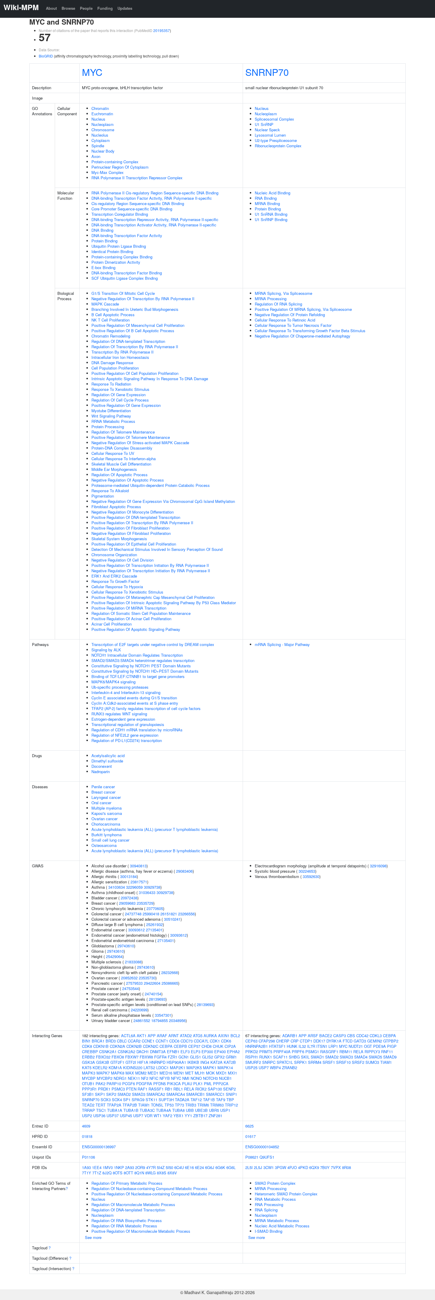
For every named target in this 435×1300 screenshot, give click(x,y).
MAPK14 (225, 1067)
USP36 (99, 1115)
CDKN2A (117, 1046)
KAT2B (230, 1062)
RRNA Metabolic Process (113, 421)
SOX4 (117, 1099)
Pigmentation (102, 496)
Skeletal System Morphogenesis (119, 538)
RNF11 (387, 1051)
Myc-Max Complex (107, 172)
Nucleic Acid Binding (272, 193)
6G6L (231, 1167)
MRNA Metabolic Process (277, 1220)
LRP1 (333, 1046)
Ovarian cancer (104, 818)
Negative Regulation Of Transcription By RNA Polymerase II (142, 298)
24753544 (130, 988)
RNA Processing (269, 1204)
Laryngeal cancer (106, 797)
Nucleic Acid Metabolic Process (282, 1226)
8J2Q (107, 1173)
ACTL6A (128, 1035)
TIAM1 (144, 1105)
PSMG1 (312, 1051)
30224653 (307, 871)
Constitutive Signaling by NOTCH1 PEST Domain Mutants (141, 666)
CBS (351, 1035)
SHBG (294, 1057)
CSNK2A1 (108, 1051)
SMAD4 (361, 1057)
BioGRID (46, 55)
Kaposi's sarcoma (106, 813)
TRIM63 (217, 1105)
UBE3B (201, 1110)
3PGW (280, 1167)
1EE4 (97, 1167)
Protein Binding (104, 241)
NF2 (144, 1078)
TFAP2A (114, 1105)
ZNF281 (215, 1115)
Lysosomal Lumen (270, 135)
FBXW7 (131, 1057)
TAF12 (196, 1099)
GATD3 (360, 1041)
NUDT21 (356, 1046)
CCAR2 (134, 1041)
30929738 (152, 887)
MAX (129, 1073)
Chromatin (100, 108)
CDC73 (187, 1041)
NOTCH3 (210, 1078)
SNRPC (269, 1062)
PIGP (392, 1046)
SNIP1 (231, 1094)
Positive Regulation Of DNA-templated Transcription (135, 517)
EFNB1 (173, 1051)
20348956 (177, 1020)
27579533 (134, 983)
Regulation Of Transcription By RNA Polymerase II (134, 346)
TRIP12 (231, 1105)
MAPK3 (88, 1073)
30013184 (128, 876)
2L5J (258, 1167)
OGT (368, 1046)
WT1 (158, 1115)
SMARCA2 (155, 1094)
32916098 (378, 866)
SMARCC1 (215, 1094)
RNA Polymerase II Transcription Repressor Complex (137, 177)
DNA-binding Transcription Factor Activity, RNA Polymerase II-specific (151, 198)
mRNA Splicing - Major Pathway (282, 644)
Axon (95, 156)
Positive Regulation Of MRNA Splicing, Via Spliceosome (303, 309)
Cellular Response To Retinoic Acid (285, 320)
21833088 (133, 962)
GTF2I (130, 1062)
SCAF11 (280, 1057)
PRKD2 (251, 1051)
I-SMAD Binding (268, 1231)
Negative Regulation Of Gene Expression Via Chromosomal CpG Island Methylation (163, 501)
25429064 (114, 956)
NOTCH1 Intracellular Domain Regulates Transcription (137, 655)
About (51, 8)
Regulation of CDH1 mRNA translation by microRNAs (137, 730)
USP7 (138, 1115)
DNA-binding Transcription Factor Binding (126, 273)
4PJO (292, 1167)
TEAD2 (88, 1105)
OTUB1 (88, 1083)
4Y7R (151, 1167)
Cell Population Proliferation (115, 368)
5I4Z (161, 1167)
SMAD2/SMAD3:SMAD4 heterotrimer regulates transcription (142, 660)
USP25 (251, 1067)
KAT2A (216, 1062)
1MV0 (108, 1167)
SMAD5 (375, 1057)
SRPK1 (300, 1062)
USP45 (126, 1115)
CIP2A (230, 1046)
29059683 (127, 903)
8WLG (150, 1173)
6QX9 (314, 1167)
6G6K (220, 1167)
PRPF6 (298, 1051)
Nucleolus (99, 135)
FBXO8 (118, 1057)
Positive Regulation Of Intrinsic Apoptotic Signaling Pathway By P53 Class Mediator (163, 602)
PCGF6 (128, 1083)
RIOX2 (201, 1089)
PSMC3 (118, 1089)
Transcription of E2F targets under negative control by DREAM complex (152, 644)
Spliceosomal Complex (274, 119)
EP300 (207, 1051)
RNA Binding (266, 198)
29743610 (125, 946)
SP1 (126, 1099)
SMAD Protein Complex (275, 1183)
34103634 (116, 887)
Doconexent (101, 766)
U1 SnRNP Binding (271, 219)
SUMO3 (372, 1062)
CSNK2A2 (126, 1051)
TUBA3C (147, 1110)
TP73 (179, 1105)
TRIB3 (190, 1105)
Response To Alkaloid (110, 490)
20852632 (129, 978)
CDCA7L (201, 1041)
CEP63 (251, 1041)
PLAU (187, 1083)
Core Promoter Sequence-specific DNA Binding (131, 209)
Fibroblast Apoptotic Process (116, 506)
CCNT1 (162, 1041)
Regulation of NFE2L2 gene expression (124, 735)
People (86, 8)
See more (93, 1237)
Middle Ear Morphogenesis (114, 469)
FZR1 (172, 1057)
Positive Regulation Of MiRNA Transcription (128, 608)
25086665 (170, 983)
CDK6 (226, 1041)
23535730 (147, 978)
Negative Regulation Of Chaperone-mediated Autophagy (302, 336)
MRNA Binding (267, 203)
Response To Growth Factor (115, 581)
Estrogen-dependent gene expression (123, 719)
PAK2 (100, 1083)
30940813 (138, 866)
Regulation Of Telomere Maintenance (123, 432)
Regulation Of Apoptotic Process (119, 474)
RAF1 (142, 1089)
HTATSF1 (277, 1046)
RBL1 (178, 1089)
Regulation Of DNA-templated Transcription (128, 341)
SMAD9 (390, 1057)
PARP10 (114, 1083)
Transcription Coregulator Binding (119, 214)
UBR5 (214, 1110)
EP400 (220, 1051)
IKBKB (193, 1062)
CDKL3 (376, 1035)
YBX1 (178, 1115)
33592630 (311, 876)
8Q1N (139, 1173)
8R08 (346, 1167)
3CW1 (268, 1167)
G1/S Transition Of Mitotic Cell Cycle (123, 293)
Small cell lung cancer (110, 840)
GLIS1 (195, 1057)
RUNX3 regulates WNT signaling (119, 714)
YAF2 (167, 1115)
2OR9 (140, 1167)
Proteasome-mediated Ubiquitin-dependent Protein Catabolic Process (150, 485)
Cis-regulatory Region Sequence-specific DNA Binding (137, 203)
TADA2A (182, 1099)
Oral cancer (101, 802)
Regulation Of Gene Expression (118, 394)
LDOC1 (162, 1067)
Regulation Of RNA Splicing (278, 304)
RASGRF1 (329, 1051)
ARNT (173, 1035)
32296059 (134, 887)
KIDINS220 (132, 1067)
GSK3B (102, 1062)
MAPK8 (117, 1073)
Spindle (97, 145)
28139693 (157, 999)
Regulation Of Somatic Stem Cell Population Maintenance (141, 613)
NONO (196, 1078)
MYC (92, 72)
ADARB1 (289, 1035)
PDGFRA (144, 1083)
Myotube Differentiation (111, 410)
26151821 (168, 914)
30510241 (172, 919)
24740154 (153, 994)
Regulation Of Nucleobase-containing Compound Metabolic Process (149, 1188)
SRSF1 (329, 1062)
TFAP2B (130, 1105)
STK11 (151, 1099)
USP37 (113, 1115)
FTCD (347, 1041)
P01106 (88, 1157)
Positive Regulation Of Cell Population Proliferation (134, 373)
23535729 (145, 903)
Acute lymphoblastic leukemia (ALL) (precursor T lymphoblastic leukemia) (154, 829)
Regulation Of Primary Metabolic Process (126, 1183)
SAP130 (215, 1089)
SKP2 (111, 1094)
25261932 (154, 924)
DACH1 (142, 1051)
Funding (105, 8)
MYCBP (89, 1078)
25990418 (151, 914)
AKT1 (141, 1035)
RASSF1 (156, 1089)
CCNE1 (148, 1041)
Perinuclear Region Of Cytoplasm (120, 167)
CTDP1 (306, 1041)
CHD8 (207, 1046)
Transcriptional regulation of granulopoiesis (127, 724)
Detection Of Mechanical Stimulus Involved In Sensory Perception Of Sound (157, 549)
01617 (250, 1136)
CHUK (218, 1046)
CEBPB (180, 1046)
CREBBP (90, 1051)
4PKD (303, 1167)
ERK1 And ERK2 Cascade (114, 576)
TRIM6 (203, 1105)
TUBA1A (114, 1110)
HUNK (292, 1046)
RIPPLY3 (372, 1051)
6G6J (209, 1167)
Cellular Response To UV (112, 453)
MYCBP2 (104, 1078)
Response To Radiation (111, 384)
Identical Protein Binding (112, 251)
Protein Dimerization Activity (115, 262)
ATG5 (197, 1035)
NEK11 (134, 1078)
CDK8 (87, 1046)
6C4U (179, 1167)
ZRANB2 (289, 1067)
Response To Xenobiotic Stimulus (120, 389)
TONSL (157, 1105)
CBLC (122, 1041)
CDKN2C (150, 1046)
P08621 (251, 1157)
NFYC (176, 1078)
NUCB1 (225, 1078)
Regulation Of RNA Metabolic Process (124, 1226)
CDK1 (215, 1041)
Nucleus (98, 119)
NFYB (165, 1078)
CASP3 (339, 1035)
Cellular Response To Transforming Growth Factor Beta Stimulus (310, 330)
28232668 (169, 972)
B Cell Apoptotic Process (113, 314)
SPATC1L (285, 1062)
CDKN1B (101, 1046)
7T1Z (96, 1173)
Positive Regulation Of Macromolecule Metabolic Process (140, 1231)
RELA (189, 1089)
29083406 (184, 871)
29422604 (152, 983)
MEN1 (178, 1073)
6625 (249, 1126)
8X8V (172, 1173)
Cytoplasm (100, 140)
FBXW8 (146, 1057)
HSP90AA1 (176, 1062)
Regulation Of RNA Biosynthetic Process (126, 1220)
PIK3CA (174, 1083)
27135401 (154, 930)
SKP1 (100, 1094)
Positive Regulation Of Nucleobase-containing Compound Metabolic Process (157, 1194)
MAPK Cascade (105, 304)
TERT (101, 1105)
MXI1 (232, 1073)
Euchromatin (102, 113)
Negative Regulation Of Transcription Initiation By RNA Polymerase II (150, 570)
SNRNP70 (267, 72)
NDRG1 (120, 1078)
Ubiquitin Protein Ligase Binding (118, 246)
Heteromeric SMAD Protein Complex (286, 1194)
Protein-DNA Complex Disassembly (121, 448)
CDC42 (362, 1035)
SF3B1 (88, 1094)
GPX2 (219, 1057)
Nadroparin (100, 771)
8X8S (161, 1173)
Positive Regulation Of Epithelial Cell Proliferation (133, 544)
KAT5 (86, 1067)
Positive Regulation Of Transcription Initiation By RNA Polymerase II (150, 565)
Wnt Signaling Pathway (111, 416)
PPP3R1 (89, 1089)
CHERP (282, 1041)
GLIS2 (207, 1057)
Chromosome (102, 129)
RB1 (168, 1089)
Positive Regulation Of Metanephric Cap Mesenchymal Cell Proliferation (153, 597)
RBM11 (345, 1051)
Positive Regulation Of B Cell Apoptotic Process (132, 330)
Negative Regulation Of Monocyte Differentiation (132, 512)
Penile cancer (103, 786)
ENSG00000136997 (99, 1146)
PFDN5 (159, 1083)
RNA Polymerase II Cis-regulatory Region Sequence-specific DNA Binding (154, 193)
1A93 (86, 1167)
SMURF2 (253, 1062)
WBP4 (275, 1067)
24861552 (141, 1020)
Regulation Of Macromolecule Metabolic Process (133, 1204)
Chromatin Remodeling (110, 336)
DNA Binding (102, 230)
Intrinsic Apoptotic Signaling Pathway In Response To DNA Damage (149, 378)
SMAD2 (124, 1094)
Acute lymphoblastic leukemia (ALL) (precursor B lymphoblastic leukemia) (154, 850)
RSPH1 (251, 1057)
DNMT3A (158, 1051)
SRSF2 (358, 1062)
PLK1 (198, 1083)
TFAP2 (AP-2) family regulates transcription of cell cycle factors (146, 708)
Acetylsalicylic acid (108, 755)
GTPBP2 (390, 1041)
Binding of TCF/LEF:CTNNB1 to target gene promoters (138, 676)
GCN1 (183, 1057)
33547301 (163, 1015)
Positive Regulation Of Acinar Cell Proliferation (131, 618)
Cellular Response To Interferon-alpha (123, 458)
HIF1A (142, 1062)
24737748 (133, 914)
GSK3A (88, 1062)
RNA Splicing (266, 1210)
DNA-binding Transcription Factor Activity (126, 235)
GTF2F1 (117, 1062)
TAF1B (209, 1099)
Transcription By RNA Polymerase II (122, 352)
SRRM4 (314, 1062)
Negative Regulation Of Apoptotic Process (127, 480)
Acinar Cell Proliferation (111, 624)
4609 (86, 1126)
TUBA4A (163, 1110)
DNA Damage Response (112, 362)
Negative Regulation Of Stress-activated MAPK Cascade (140, 442)
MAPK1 (209, 1067)
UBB (190, 1110)
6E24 (199, 1167)
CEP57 (194, 1046)
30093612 (136, 930)
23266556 (186, 914)
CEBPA (166, 1046)
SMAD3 (138, 1094)
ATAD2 (186, 1035)
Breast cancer (103, 792)
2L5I (249, 1167)
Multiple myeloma (106, 808)
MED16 (166, 1073)
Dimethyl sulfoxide (107, 761)
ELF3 (185, 1051)
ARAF (162, 1035)
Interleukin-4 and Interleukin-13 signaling (125, 692)
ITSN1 (321, 1046)
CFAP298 (267, 1041)
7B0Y (325, 1167)
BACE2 (325, 1035)
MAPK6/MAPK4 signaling (113, 682)
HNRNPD (157, 1062)
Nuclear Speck (267, 129)
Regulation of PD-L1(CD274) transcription (126, 740)
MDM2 (140, 1073)
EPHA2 (233, 1051)
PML (208, 1083)
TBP (230, 1099)
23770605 (154, 908)
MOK (210, 1073)
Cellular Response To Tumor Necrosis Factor (293, 325)
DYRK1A (333, 1041)
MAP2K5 (194, 1067)
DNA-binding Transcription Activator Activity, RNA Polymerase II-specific (153, 225)
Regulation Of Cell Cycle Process (120, 400)
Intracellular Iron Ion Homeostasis (120, 357)
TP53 (169, 1105)
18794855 (159, 1020)
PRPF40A (282, 1051)
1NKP (119, 1167)
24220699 (139, 1010)
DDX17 (319, 1041)
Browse (68, 8)
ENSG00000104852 (262, 1146)
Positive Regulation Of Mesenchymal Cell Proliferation (137, 325)
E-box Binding (103, 267)
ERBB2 (88, 1057)
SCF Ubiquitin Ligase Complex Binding (124, 278)
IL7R (311, 1046)
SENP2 (229, 1089)
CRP (295, 1041)
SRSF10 (343, 1062)
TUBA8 (178, 1110)
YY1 (188, 1115)
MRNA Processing (270, 298)
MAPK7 (103, 1073)
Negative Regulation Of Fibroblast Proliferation (131, 533)
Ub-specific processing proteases (120, 687)
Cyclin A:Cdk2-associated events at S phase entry (134, 703)
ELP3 (195, 1051)
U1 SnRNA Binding (271, 214)
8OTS (118, 1173)
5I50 (169, 1167)
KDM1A (115, 1067)
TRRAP (88, 1110)
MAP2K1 (177, 1067)
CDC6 (174, 1041)
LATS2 (149, 1067)
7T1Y (86, 1173)
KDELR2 (100, 1067)
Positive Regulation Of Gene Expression (126, 405)
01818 (87, 1136)
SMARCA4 (175, 1094)
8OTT (128, 1173)
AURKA (210, 1035)
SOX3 (106, 1099)
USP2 (87, 1115)
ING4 (204, 1062)
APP (152, 1035)
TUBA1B (130, 1110)
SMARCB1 (195, 1094)
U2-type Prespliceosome (276, 140)
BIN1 (86, 1041)
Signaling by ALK (106, 650)
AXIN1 (223, 1035)
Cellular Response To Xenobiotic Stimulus (127, 592)
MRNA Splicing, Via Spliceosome (283, 293)
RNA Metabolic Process (275, 1199)
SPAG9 (138, 1099)
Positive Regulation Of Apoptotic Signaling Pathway (135, 629)
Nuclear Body (103, 151)
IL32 (302, 1046)
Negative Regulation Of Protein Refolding (290, 314)
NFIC (153, 1078)
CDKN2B (134, 1046)
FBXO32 (103, 1057)
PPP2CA (220, 1083)
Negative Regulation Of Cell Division (122, 560)
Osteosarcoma (104, 845)
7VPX (336, 1167)
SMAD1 (317, 1057)
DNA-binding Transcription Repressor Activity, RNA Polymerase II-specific (154, 219)
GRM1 (231, 1057)
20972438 (129, 898)
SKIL (305, 1057)
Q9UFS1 (267, 1157)
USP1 (225, 1110)
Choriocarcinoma (105, 824)
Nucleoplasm (102, 124)
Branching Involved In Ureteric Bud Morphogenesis (134, 309)
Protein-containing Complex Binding (121, 257)
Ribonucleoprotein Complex (278, 145)
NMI (185, 1078)
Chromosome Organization (114, 554)
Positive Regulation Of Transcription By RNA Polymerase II (142, 522)
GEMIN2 (374, 1041)
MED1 (153, 1073)
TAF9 (220, 1099)
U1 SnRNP (264, 124)
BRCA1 (98, 1041)
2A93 (129, 1167)
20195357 (161, 30)
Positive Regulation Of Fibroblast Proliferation (130, 528)
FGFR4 (160, 1057)
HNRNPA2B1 (256, 1046)
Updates (124, 8)
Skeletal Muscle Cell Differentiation (121, 464)
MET (189, 1073)
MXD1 (221, 1073)
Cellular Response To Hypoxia (117, 586)
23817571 (138, 882)
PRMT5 (265, 1051)
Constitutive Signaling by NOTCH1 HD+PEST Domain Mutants (145, 671)
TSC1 (101, 1110)
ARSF (313, 1035)
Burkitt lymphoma (106, 834)
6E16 (189, 1167)
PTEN (131, 1089)
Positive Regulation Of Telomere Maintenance (130, 437)
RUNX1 (265, 1057)
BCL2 (235, 1035)
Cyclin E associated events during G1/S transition (134, 698)
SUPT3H (166, 1099)
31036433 (147, 892)
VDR (148, 1115)
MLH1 (200, 1073)
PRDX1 (104, 1089)
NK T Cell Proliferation (110, 320)
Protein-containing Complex (114, 161)
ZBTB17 (200, 1115)
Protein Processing (107, 426)
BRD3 (111, 1041)
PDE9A (379, 1046)
